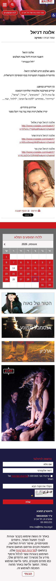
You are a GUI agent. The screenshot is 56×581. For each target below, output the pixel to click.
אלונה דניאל (42, 32)
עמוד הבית (49, 38)
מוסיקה (38, 38)
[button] (5, 5)
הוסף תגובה (21, 210)
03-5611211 (46, 522)
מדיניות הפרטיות (26, 550)
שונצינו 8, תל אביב (43, 519)
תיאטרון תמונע (44, 511)
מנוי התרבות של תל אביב (32, 12)
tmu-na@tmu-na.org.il (41, 527)
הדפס (34, 210)
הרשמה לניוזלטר (42, 458)
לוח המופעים (10, 12)
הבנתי (28, 573)
